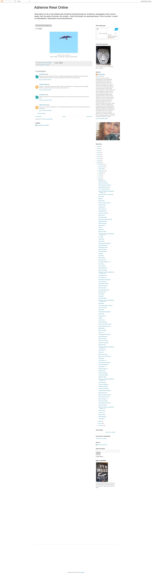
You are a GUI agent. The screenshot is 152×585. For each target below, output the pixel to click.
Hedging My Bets (102, 221)
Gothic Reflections (102, 336)
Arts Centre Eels (102, 338)
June (100, 177)
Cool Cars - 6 (101, 412)
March (100, 423)
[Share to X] (58, 63)
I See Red (100, 352)
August (100, 173)
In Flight (100, 318)
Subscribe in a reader (101, 438)
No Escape (101, 255)
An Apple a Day (102, 204)
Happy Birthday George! (104, 187)
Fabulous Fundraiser (103, 342)
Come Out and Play (103, 401)
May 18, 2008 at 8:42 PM (45, 79)
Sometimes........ (102, 264)
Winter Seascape (102, 223)
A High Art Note (102, 344)
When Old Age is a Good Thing (105, 194)
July (100, 175)
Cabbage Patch (102, 292)
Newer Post (38, 116)
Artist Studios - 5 (102, 366)
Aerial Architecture (102, 322)
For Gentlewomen (102, 275)
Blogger (82, 572)
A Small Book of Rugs (103, 283)
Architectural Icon (102, 211)
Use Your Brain (102, 266)
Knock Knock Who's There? (105, 324)
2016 (98, 146)
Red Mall (100, 253)
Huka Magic (101, 309)
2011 (98, 156)
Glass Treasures (102, 209)
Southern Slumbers (103, 285)
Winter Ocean (101, 215)
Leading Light (101, 207)
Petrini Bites (101, 303)
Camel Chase (101, 320)
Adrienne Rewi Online (51, 7)
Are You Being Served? (104, 189)
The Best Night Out (102, 245)
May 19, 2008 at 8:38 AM (45, 90)
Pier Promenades (102, 217)
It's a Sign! (100, 237)
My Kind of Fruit (102, 259)
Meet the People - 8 (103, 399)
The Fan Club (101, 410)
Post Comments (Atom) (47, 119)
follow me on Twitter (110, 432)
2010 (98, 158)
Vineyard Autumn (102, 251)
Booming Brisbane (102, 268)
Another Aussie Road (103, 388)
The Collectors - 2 (102, 360)
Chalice (100, 227)
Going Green (101, 200)
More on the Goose (103, 354)
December (101, 164)
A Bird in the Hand (102, 392)
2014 (98, 150)
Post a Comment (41, 113)
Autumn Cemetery (102, 270)
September (101, 171)
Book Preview (111, 38)
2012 (98, 154)
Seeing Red (101, 358)
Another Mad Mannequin (104, 326)
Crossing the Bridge (103, 375)
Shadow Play (101, 257)
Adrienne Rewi (43, 84)
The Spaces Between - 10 (104, 261)
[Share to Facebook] (60, 63)
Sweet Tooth (101, 241)
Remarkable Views (102, 247)
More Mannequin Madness (104, 185)
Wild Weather (101, 328)
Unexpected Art (102, 316)
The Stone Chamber (103, 213)
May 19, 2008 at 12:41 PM (45, 110)
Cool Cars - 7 (101, 332)
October (101, 168)
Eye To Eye (101, 196)
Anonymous (42, 74)
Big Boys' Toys (101, 370)
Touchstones (101, 418)
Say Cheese (101, 294)
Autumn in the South (103, 340)
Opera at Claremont (103, 183)
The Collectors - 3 (102, 277)
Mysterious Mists (102, 377)
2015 (98, 148)
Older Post (89, 116)
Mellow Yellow (101, 414)
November (101, 166)
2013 (98, 152)
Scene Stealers (102, 382)
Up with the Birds (102, 298)
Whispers (100, 198)
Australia (41, 64)
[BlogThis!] (57, 63)
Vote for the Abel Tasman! (104, 202)
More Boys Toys (102, 287)
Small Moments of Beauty (104, 243)
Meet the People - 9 (103, 368)
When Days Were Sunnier (104, 394)
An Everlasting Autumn (103, 290)
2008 (98, 163)
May (100, 179)
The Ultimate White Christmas (105, 305)
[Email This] (55, 63)
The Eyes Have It (102, 281)
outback (48, 64)
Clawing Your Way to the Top (105, 219)
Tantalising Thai (102, 181)
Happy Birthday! (102, 416)
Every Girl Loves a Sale (104, 396)
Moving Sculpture (102, 249)
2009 (98, 161)
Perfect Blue (101, 313)
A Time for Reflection (103, 364)
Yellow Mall (101, 239)
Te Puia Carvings (102, 307)
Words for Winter (102, 231)
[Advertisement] (109, 502)
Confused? (101, 296)
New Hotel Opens (102, 405)
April (100, 421)
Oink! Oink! (101, 229)
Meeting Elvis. (101, 225)
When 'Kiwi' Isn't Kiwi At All (104, 356)
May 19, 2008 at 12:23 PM (45, 100)
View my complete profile (102, 118)
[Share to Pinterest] (62, 63)
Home (64, 116)
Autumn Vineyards (102, 373)
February (101, 425)
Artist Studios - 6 (102, 350)
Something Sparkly (102, 386)
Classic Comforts (102, 330)
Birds (44, 64)
